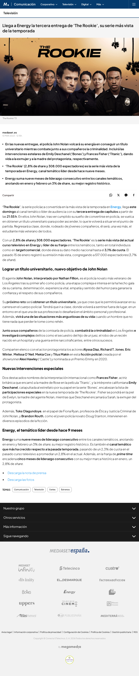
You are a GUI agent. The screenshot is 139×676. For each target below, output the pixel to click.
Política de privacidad (50, 632)
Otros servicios (14, 517)
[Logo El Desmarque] (69, 580)
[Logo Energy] (69, 592)
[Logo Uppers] (26, 604)
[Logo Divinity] (26, 580)
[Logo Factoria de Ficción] (112, 580)
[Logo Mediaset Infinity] (26, 568)
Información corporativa (26, 632)
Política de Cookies (100, 632)
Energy (116, 207)
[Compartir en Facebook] (134, 195)
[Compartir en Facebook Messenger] (126, 195)
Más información (15, 527)
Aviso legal (7, 632)
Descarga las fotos (21, 480)
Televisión (10, 13)
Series (52, 490)
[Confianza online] (69, 663)
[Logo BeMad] (112, 592)
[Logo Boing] (26, 592)
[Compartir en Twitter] (118, 195)
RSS (136, 632)
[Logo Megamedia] (71, 647)
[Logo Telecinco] (69, 568)
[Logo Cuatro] (112, 568)
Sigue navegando (15, 536)
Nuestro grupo (13, 508)
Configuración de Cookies (76, 632)
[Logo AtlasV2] (26, 615)
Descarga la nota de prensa (27, 473)
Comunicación (25, 4)
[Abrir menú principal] (134, 4)
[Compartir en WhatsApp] (111, 195)
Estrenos (65, 490)
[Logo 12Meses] (112, 603)
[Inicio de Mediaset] (6, 4)
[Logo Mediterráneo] (112, 615)
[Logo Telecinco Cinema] (69, 604)
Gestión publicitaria (121, 632)
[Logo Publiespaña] (69, 615)
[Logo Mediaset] (69, 552)
